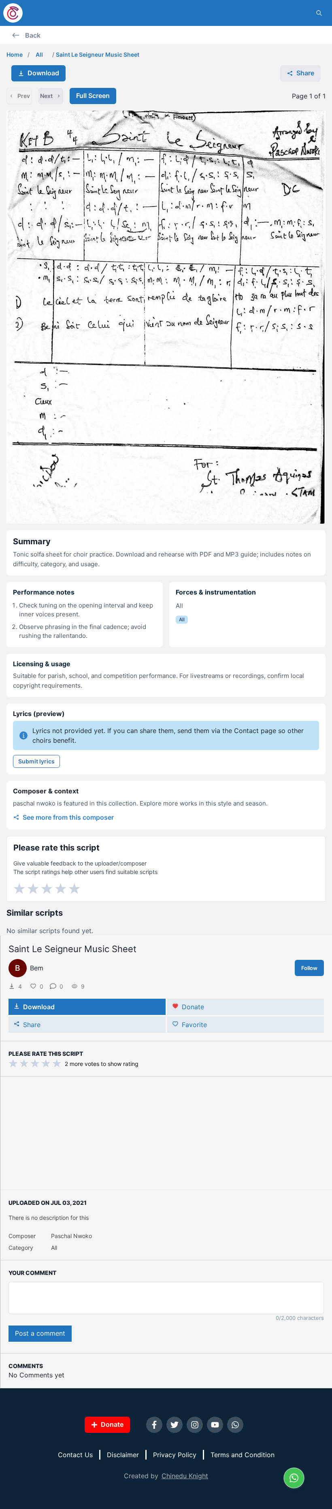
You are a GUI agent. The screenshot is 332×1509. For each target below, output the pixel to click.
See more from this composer (68, 817)
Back (32, 35)
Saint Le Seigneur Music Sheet (97, 54)
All (39, 54)
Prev (23, 95)
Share (305, 73)
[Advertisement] (166, 1133)
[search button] (319, 13)
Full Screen (93, 96)
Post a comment (40, 1333)
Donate (193, 1007)
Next (46, 95)
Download (43, 73)
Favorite (194, 1025)
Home (14, 54)
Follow (309, 968)
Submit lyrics (36, 761)
